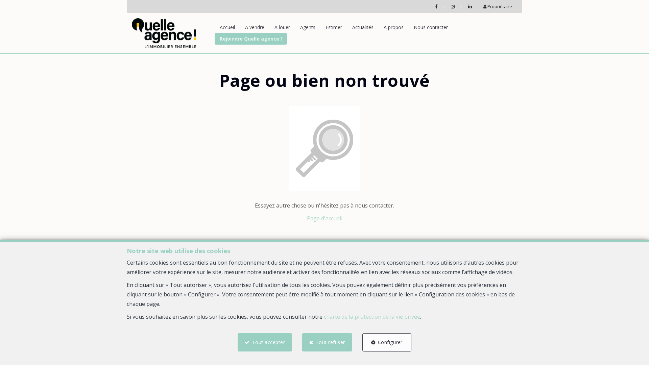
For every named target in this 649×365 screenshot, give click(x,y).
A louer (282, 27)
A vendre (254, 27)
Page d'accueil (324, 218)
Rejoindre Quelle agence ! (251, 38)
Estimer (334, 27)
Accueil (227, 27)
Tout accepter (268, 342)
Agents (307, 27)
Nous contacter (431, 27)
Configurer (390, 342)
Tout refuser (330, 342)
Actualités (363, 27)
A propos (394, 27)
